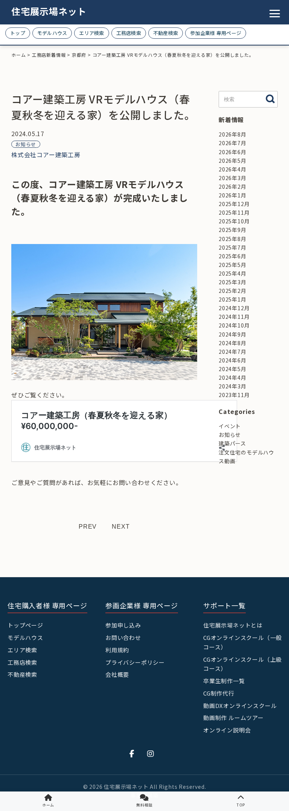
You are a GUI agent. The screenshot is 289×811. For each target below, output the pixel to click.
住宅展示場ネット (49, 11)
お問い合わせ (123, 637)
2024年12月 (234, 308)
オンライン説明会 (227, 730)
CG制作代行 (218, 693)
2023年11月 (234, 395)
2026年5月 (232, 160)
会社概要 (117, 674)
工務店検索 (128, 32)
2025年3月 (232, 282)
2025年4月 (232, 273)
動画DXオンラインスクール (240, 705)
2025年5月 (232, 264)
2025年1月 (232, 299)
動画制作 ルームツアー (233, 718)
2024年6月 (232, 360)
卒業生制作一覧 (224, 681)
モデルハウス (52, 32)
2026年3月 (232, 178)
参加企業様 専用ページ (215, 32)
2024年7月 (232, 351)
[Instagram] (150, 753)
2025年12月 (234, 204)
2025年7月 (232, 247)
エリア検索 (91, 32)
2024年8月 (232, 343)
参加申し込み (123, 625)
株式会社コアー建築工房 (46, 154)
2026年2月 (232, 186)
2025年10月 (234, 221)
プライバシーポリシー (135, 662)
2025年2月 (232, 290)
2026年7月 (232, 143)
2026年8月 (232, 134)
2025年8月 (232, 239)
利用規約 (117, 650)
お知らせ (25, 144)
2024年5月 (232, 369)
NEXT (120, 526)
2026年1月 (232, 195)
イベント (230, 426)
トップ (17, 32)
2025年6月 (232, 256)
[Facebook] (132, 753)
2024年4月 (232, 377)
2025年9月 (232, 229)
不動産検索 (165, 32)
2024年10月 (234, 325)
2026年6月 (232, 152)
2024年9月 (232, 334)
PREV (88, 526)
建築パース (232, 443)
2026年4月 (232, 169)
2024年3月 (232, 386)
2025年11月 (234, 212)
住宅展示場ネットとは (233, 625)
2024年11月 (234, 316)
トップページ (25, 625)
